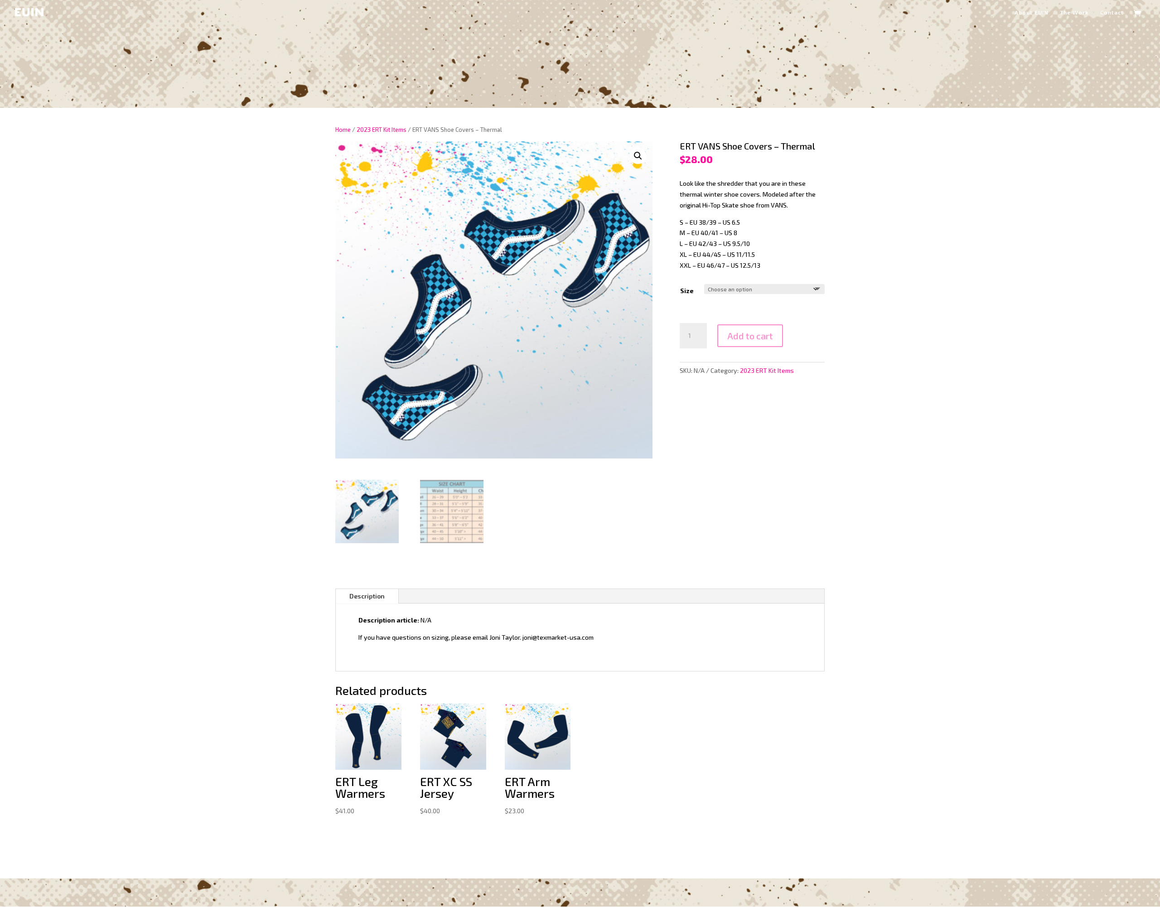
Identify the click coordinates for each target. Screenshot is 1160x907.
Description (367, 596)
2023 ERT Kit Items (381, 129)
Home (343, 129)
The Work (1074, 12)
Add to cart (750, 335)
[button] (638, 156)
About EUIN (1032, 12)
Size (687, 290)
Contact (1112, 12)
